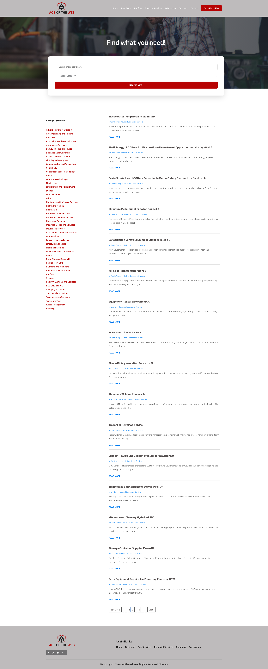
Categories (170, 8)
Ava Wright (115, 461)
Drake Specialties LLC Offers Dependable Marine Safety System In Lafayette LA (157, 178)
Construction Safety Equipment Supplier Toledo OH (140, 239)
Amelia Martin (116, 245)
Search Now (135, 85)
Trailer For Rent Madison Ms (126, 425)
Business (130, 647)
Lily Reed (114, 492)
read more (114, 137)
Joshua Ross (115, 183)
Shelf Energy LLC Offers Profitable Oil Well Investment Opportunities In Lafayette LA (160, 147)
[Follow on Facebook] (49, 652)
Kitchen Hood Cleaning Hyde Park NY (131, 517)
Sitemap (163, 664)
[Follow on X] (53, 652)
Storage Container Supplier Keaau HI (131, 548)
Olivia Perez (115, 122)
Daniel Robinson (117, 214)
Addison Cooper (117, 399)
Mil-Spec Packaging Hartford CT (128, 270)
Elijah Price (115, 338)
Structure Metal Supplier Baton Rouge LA (134, 209)
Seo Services (144, 647)
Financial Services (153, 8)
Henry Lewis (115, 152)
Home (115, 8)
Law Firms (126, 8)
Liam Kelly (114, 553)
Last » (152, 610)
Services (183, 8)
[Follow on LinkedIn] (62, 652)
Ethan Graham (116, 522)
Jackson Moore (116, 584)
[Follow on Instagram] (57, 652)
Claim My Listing (211, 8)
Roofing (138, 8)
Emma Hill (114, 307)
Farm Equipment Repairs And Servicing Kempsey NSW (142, 579)
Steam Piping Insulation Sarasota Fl (131, 363)
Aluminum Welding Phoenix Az (127, 394)
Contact (194, 8)
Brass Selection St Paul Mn (125, 332)
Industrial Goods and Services (131, 122)
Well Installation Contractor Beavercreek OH (136, 486)
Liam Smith (115, 368)
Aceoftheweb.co (128, 664)
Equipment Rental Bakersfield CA (129, 301)
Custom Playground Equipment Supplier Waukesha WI (142, 455)
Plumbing (181, 647)
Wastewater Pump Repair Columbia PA (132, 116)
